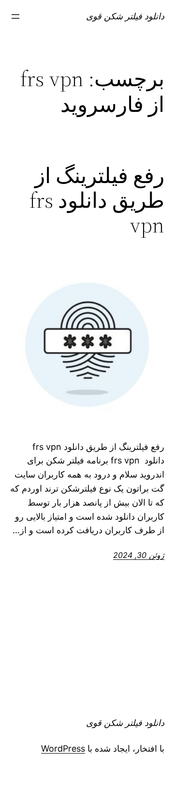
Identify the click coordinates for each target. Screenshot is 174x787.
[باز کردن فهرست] (15, 16)
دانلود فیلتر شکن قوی (125, 16)
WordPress (63, 748)
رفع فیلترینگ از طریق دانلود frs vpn (96, 200)
